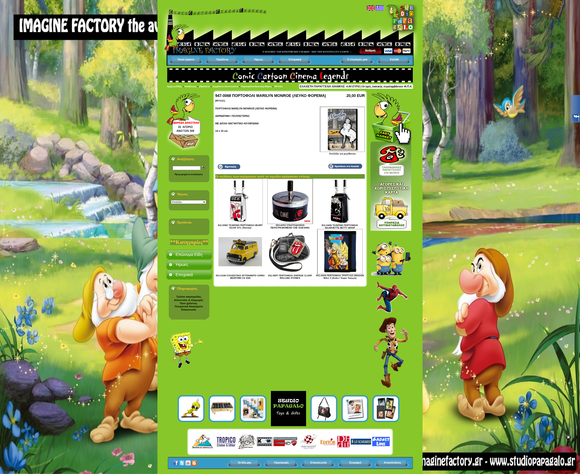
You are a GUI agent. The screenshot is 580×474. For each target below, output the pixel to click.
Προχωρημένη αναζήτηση (189, 174)
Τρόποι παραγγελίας (188, 296)
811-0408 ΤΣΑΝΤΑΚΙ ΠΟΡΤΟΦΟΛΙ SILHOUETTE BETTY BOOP (340, 226)
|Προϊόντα (204, 86)
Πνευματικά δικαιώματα (189, 306)
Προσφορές (281, 462)
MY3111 (278, 86)
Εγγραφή (355, 462)
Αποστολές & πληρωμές (188, 300)
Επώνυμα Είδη (189, 254)
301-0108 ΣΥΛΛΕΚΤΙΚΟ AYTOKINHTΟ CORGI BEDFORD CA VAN (240, 276)
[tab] (189, 254)
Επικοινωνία (188, 309)
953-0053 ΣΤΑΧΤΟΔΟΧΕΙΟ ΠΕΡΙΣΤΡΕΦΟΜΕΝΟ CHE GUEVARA (290, 226)
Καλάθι (394, 59)
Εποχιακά (295, 59)
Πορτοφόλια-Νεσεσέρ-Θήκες (256, 86)
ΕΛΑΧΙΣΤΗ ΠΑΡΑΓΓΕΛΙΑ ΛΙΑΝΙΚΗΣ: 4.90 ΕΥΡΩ (330, 86)
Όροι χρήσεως (188, 303)
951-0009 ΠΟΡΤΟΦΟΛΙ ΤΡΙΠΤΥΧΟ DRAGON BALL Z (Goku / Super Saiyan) (340, 276)
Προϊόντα (222, 59)
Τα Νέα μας (244, 462)
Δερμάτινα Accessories (225, 86)
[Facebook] (176, 461)
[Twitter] (182, 461)
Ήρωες (258, 59)
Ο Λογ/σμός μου (357, 59)
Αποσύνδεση (392, 462)
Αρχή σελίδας (174, 86)
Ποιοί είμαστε (186, 59)
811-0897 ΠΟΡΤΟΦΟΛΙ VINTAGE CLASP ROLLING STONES (290, 276)
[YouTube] (188, 461)
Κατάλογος (190, 86)
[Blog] (194, 461)
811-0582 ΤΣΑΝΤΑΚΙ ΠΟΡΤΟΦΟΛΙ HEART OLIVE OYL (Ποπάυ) (240, 226)
